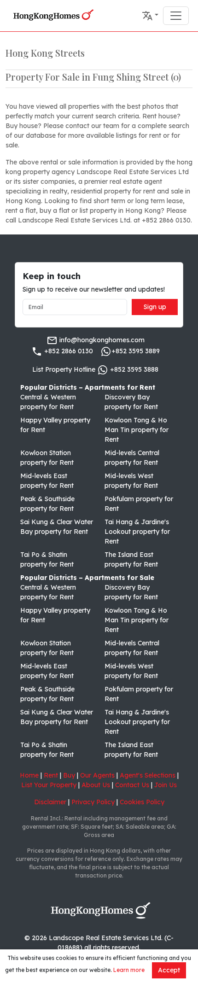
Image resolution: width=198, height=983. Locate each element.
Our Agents (97, 775)
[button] (150, 15)
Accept (169, 970)
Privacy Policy (93, 802)
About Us (96, 785)
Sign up (155, 307)
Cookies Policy (142, 802)
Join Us (165, 785)
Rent (51, 775)
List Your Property (48, 785)
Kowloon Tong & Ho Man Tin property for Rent (137, 430)
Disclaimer (50, 802)
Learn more (129, 969)
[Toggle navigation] (176, 15)
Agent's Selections (147, 775)
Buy (69, 775)
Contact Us (132, 785)
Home (29, 775)
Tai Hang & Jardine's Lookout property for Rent (137, 531)
